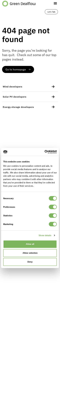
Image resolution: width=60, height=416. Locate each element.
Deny (30, 262)
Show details (45, 235)
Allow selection (30, 253)
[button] (55, 3)
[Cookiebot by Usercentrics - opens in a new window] (44, 152)
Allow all (30, 244)
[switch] (53, 207)
